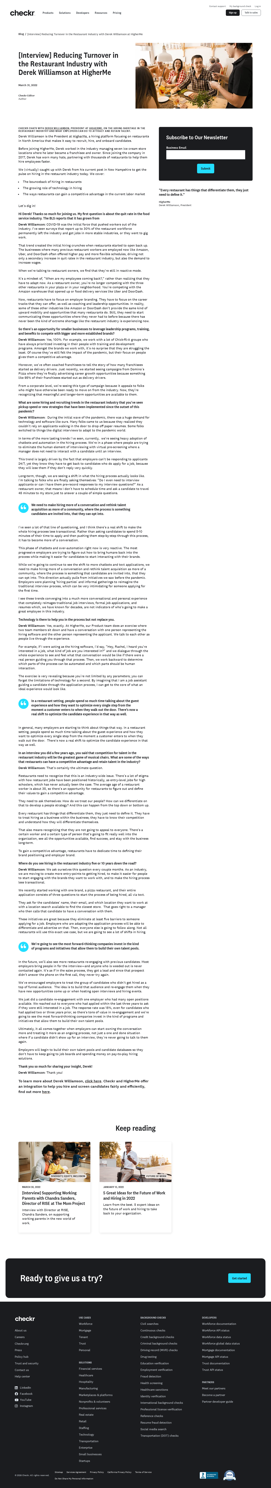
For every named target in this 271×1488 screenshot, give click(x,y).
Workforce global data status (221, 1343)
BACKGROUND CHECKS (153, 1317)
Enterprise (85, 1447)
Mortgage (85, 1330)
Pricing (117, 13)
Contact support (217, 6)
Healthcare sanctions (154, 1389)
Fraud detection (150, 1376)
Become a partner (213, 1395)
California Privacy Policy (119, 1472)
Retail (82, 1421)
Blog (21, 34)
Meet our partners (213, 1388)
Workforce (85, 1324)
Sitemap (59, 1472)
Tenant (83, 1337)
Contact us (22, 1370)
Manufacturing (88, 1388)
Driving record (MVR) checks (159, 1350)
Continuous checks (152, 1330)
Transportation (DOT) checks (159, 1435)
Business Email (176, 148)
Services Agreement (76, 1472)
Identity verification (153, 1396)
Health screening (151, 1383)
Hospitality (86, 1382)
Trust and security (27, 1363)
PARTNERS (208, 1382)
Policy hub (21, 1356)
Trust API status (212, 1370)
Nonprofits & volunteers (94, 1401)
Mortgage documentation (218, 1350)
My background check (240, 6)
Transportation (88, 1441)
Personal (84, 1350)
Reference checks (151, 1416)
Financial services (90, 1368)
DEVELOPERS (209, 1317)
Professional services (93, 1408)
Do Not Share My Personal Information (74, 1478)
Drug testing (148, 1356)
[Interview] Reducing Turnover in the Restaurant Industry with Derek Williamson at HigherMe (85, 34)
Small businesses (90, 1454)
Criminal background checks (158, 1343)
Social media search (153, 1429)
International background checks (161, 1402)
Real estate (86, 1414)
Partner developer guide (217, 1401)
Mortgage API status (215, 1356)
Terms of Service (143, 1472)
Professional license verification (161, 1409)
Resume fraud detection (156, 1422)
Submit (205, 168)
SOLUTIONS (85, 1362)
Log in (258, 6)
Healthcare (86, 1375)
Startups (84, 1461)
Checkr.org (22, 1343)
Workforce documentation (219, 1324)
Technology (86, 1434)
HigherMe (95, 128)
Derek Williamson (57, 128)
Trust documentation (216, 1363)
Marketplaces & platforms (96, 1395)
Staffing (84, 1428)
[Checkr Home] (22, 13)
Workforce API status (216, 1330)
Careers (20, 1337)
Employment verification (156, 1370)
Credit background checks (157, 1337)
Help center (22, 1376)
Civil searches (149, 1324)
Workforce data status (216, 1337)
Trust (82, 1343)
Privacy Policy (97, 1472)
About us (21, 1330)
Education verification (154, 1363)
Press (18, 1350)
